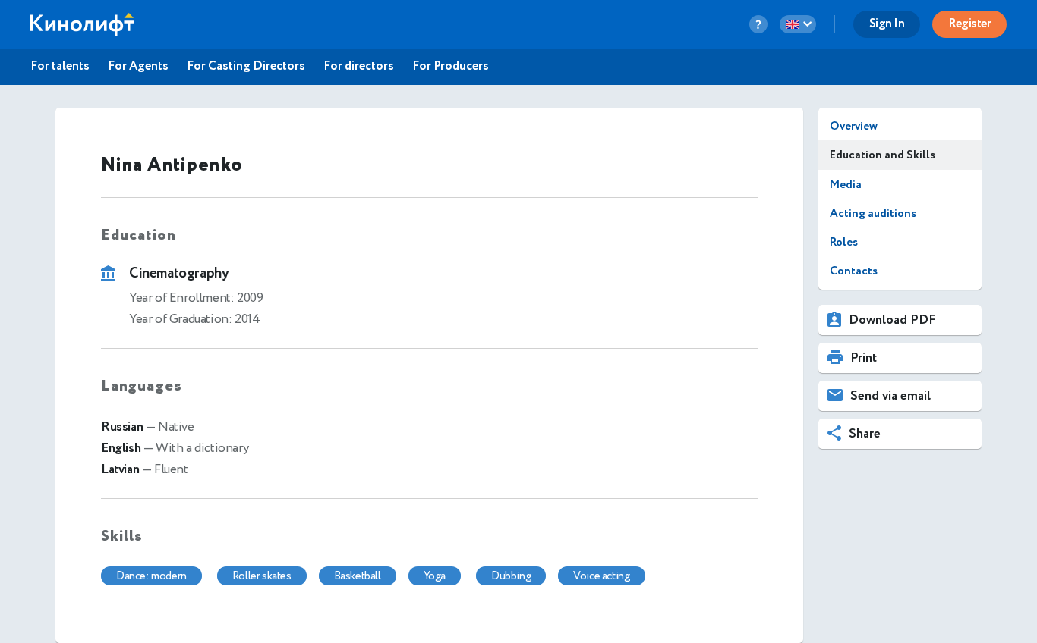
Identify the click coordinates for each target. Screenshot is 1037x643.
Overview (854, 126)
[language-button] (798, 24)
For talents (60, 66)
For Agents (138, 66)
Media (846, 185)
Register (969, 24)
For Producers (450, 66)
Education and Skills (882, 155)
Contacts (854, 271)
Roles (844, 242)
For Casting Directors (246, 66)
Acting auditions (873, 213)
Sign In (887, 24)
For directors (358, 66)
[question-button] (758, 24)
